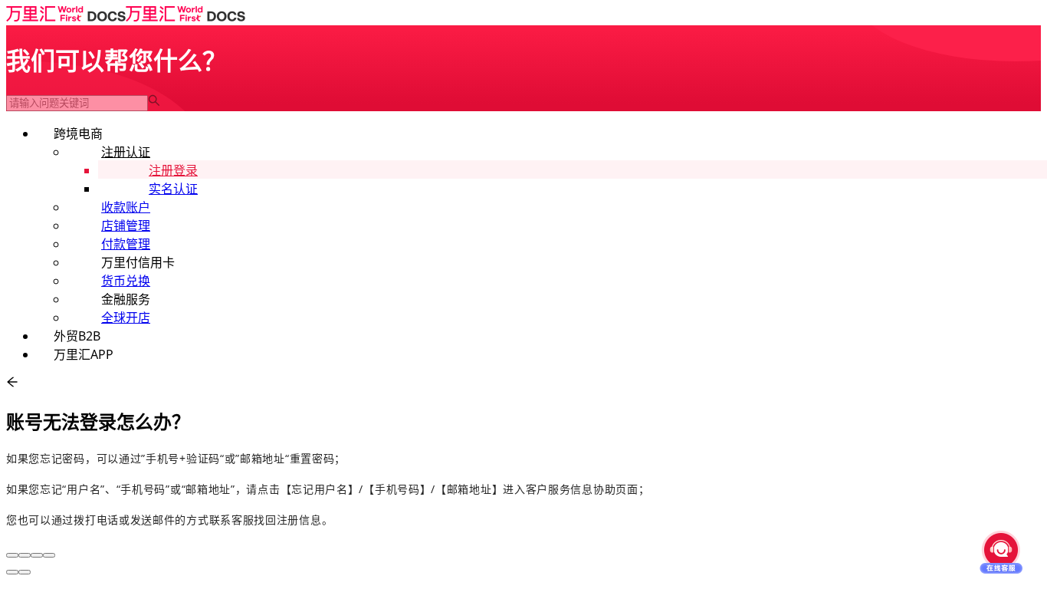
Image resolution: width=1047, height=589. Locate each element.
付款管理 (125, 243)
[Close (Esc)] (12, 555)
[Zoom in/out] (49, 555)
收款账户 (125, 207)
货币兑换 (125, 280)
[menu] (523, 243)
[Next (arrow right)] (24, 572)
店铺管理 (125, 225)
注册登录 (173, 170)
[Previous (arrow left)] (12, 572)
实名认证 (173, 188)
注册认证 (125, 151)
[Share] (24, 555)
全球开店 (125, 317)
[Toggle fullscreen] (37, 555)
